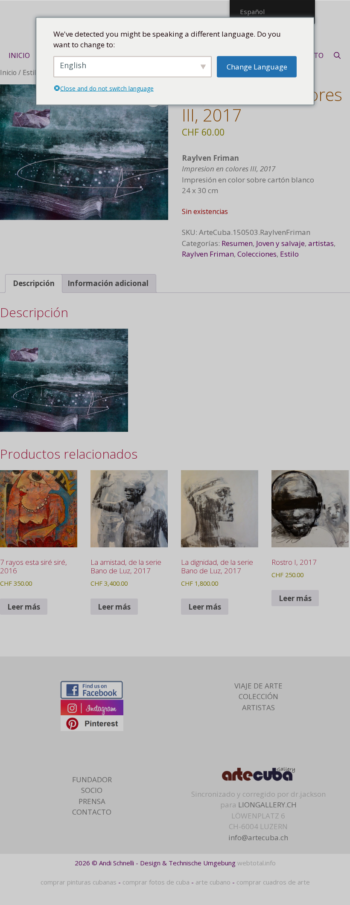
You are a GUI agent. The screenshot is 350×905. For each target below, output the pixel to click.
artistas (321, 243)
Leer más (23, 607)
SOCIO (91, 790)
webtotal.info (256, 863)
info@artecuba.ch (258, 837)
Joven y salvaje (280, 243)
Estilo (31, 72)
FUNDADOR (92, 779)
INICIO (19, 55)
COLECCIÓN (258, 696)
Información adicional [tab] (108, 283)
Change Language (257, 66)
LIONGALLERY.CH (267, 805)
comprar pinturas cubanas (79, 882)
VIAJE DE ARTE (258, 686)
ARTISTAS (258, 707)
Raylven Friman (208, 254)
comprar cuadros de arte (273, 882)
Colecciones (257, 254)
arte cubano (212, 882)
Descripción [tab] (34, 283)
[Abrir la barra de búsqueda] (337, 55)
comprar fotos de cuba (156, 882)
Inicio (8, 72)
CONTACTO (91, 812)
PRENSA (92, 801)
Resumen (237, 243)
